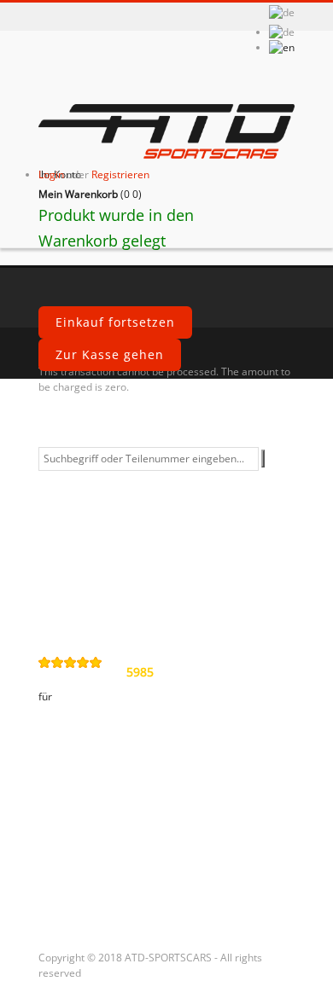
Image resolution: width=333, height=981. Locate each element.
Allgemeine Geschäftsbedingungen (123, 487)
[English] (282, 47)
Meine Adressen (100, 843)
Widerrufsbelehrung (114, 552)
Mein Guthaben (99, 814)
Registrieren (120, 174)
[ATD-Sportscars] (166, 133)
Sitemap (75, 610)
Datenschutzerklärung (121, 523)
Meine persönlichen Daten (134, 872)
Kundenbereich (98, 750)
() (90, 194)
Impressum (85, 581)
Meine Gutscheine (107, 901)
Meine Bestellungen (112, 785)
